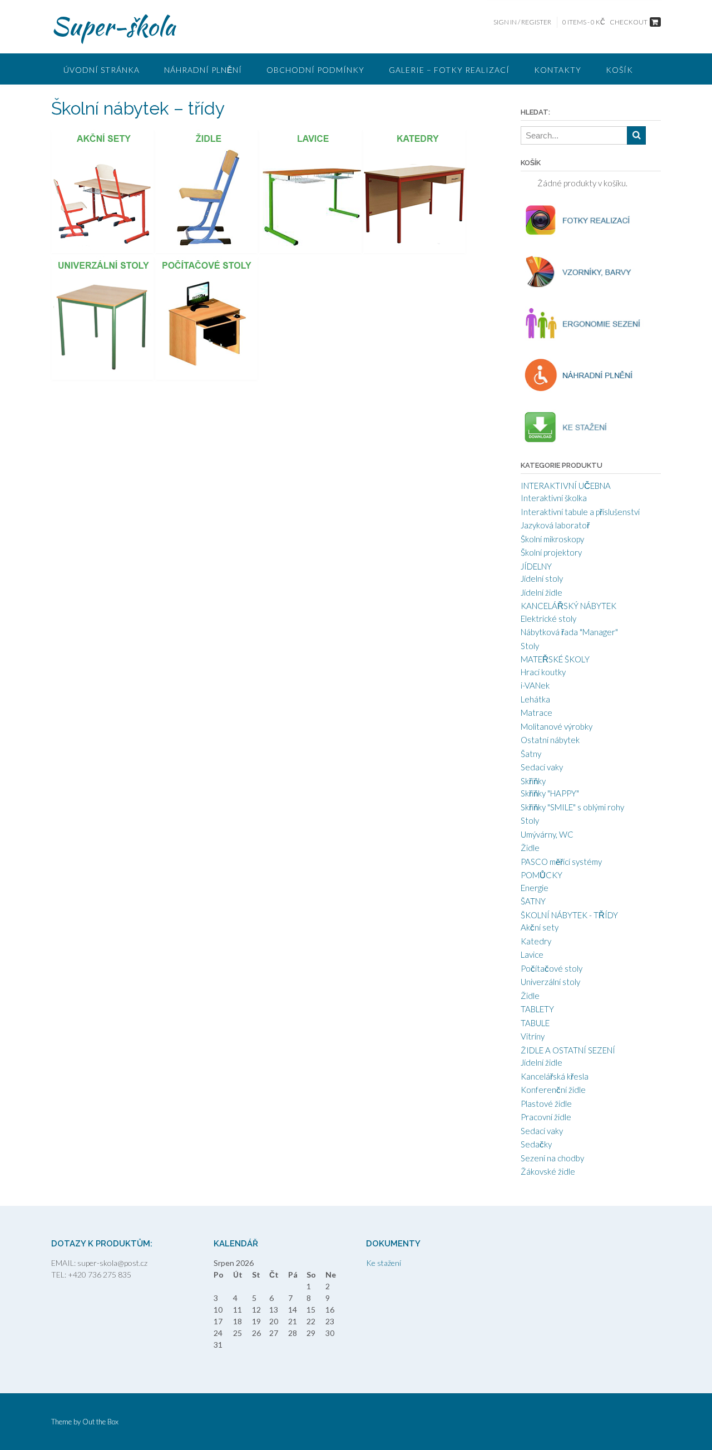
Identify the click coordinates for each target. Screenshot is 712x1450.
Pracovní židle (546, 1117)
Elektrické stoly (548, 618)
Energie (534, 888)
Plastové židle (546, 1103)
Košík (619, 70)
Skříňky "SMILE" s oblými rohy (572, 807)
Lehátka (535, 699)
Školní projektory (551, 552)
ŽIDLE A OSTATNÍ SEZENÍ (568, 1050)
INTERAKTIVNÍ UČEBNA (566, 486)
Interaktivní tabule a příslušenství (580, 512)
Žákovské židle (548, 1171)
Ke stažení (383, 1263)
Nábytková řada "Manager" (569, 632)
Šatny (531, 754)
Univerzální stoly (550, 982)
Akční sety (539, 927)
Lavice (532, 954)
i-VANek (535, 685)
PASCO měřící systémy (561, 862)
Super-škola (113, 26)
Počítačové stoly (551, 968)
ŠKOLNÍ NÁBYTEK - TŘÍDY (569, 915)
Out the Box (100, 1421)
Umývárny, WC (547, 834)
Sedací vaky (542, 767)
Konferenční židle (553, 1090)
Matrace (536, 712)
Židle (530, 848)
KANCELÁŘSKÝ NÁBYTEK (568, 606)
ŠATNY (533, 901)
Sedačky (536, 1144)
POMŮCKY (541, 875)
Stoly (530, 646)
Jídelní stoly (542, 578)
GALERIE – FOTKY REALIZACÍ (449, 70)
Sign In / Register (522, 22)
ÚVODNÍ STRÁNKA (101, 70)
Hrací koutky (543, 672)
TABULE (535, 1023)
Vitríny (533, 1036)
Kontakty (557, 70)
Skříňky (533, 781)
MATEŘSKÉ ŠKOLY (555, 659)
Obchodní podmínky (315, 70)
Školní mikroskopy (552, 539)
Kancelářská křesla (555, 1076)
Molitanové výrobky (556, 726)
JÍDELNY (536, 566)
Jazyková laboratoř (555, 525)
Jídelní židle (541, 592)
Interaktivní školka (554, 498)
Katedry (536, 941)
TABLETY (537, 1009)
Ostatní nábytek (550, 740)
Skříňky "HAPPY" (550, 793)
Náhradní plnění (203, 70)
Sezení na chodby (552, 1158)
